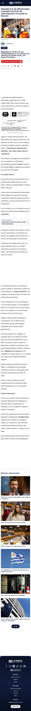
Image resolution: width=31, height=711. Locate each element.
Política (4, 47)
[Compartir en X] (11, 66)
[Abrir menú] (3, 3)
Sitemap (15, 693)
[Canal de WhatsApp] (21, 666)
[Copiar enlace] (21, 66)
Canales (15, 691)
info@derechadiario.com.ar (15, 702)
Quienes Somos (15, 677)
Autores (15, 679)
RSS (15, 695)
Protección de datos (15, 688)
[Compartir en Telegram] (18, 66)
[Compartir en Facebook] (15, 66)
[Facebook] (24, 666)
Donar (15, 682)
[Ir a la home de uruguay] (15, 3)
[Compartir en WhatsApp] (8, 66)
